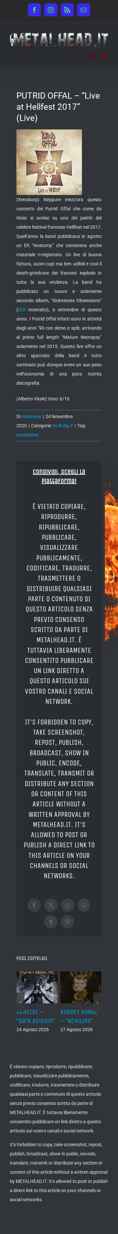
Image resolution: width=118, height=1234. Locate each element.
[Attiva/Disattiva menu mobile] (104, 55)
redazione (31, 416)
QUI (22, 309)
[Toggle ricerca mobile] (91, 55)
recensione (27, 434)
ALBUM (60, 425)
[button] (20, 1002)
